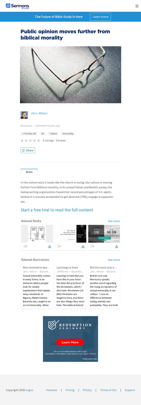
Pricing (70, 390)
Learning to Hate (67, 267)
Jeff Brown (62, 271)
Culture (53, 133)
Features (51, 390)
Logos (29, 390)
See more (114, 221)
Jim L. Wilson (39, 113)
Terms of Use (108, 390)
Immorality (67, 133)
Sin (42, 133)
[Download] (49, 246)
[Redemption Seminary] (70, 339)
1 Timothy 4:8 (29, 133)
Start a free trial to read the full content (57, 210)
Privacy (87, 390)
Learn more (100, 17)
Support (130, 390)
